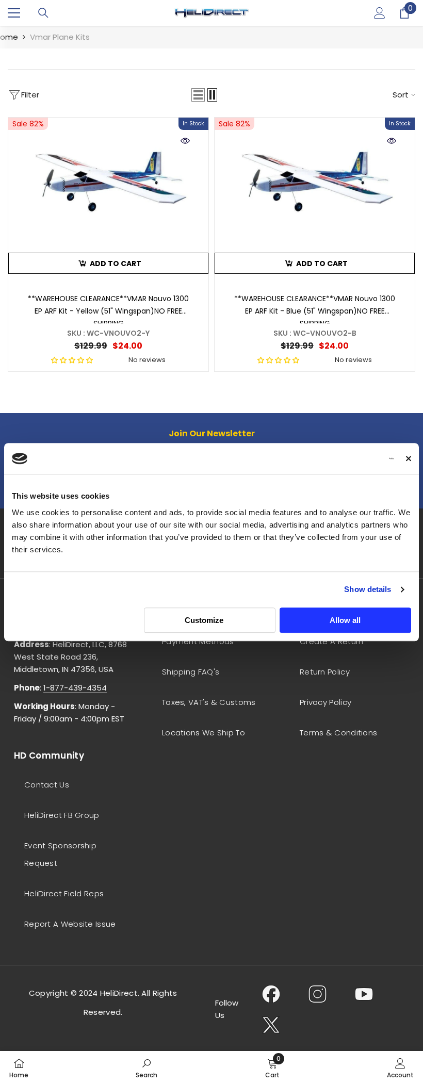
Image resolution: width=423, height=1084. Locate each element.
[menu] (14, 13)
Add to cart (115, 263)
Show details (367, 589)
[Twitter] (271, 1024)
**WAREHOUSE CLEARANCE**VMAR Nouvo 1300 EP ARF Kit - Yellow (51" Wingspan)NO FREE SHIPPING (108, 308)
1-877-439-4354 (75, 687)
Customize (204, 620)
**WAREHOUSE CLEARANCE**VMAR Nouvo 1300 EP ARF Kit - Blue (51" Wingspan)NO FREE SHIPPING (314, 308)
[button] (198, 95)
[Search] (43, 13)
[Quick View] (185, 140)
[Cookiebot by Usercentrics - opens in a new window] (349, 458)
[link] (146, 1067)
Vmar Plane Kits (60, 36)
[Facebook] (271, 993)
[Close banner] (408, 458)
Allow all (345, 620)
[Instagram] (317, 993)
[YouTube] (364, 993)
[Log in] (379, 13)
